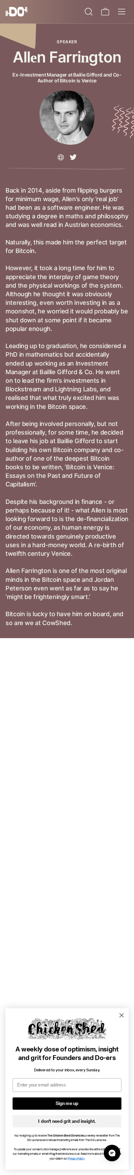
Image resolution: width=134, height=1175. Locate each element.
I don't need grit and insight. (67, 1121)
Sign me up (67, 1104)
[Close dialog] (121, 1015)
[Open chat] (112, 1153)
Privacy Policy (76, 1158)
